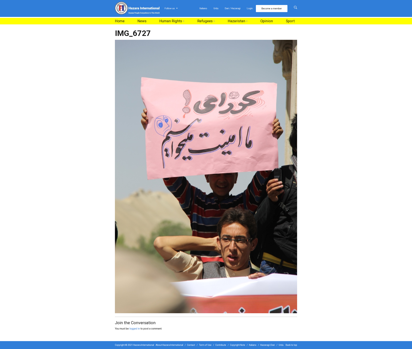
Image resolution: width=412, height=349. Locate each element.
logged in (134, 328)
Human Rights (170, 21)
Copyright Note (237, 345)
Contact (191, 345)
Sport (290, 21)
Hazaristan (236, 21)
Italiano (203, 8)
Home (120, 21)
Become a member (272, 8)
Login (250, 8)
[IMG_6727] (206, 176)
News (141, 21)
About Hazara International (169, 345)
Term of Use (205, 345)
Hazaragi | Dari (267, 345)
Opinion (266, 21)
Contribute (220, 345)
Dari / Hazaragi (232, 8)
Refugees (205, 21)
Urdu (216, 8)
